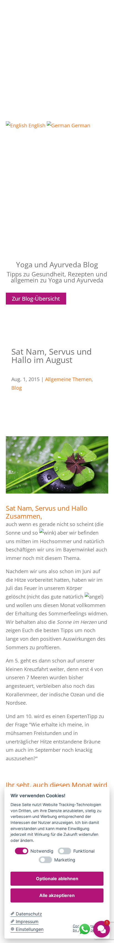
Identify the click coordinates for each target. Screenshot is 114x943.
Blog (16, 387)
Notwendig (41, 851)
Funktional (84, 851)
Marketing (64, 860)
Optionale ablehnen (57, 878)
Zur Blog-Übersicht (36, 298)
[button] (57, 206)
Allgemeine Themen (68, 379)
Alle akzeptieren (57, 895)
